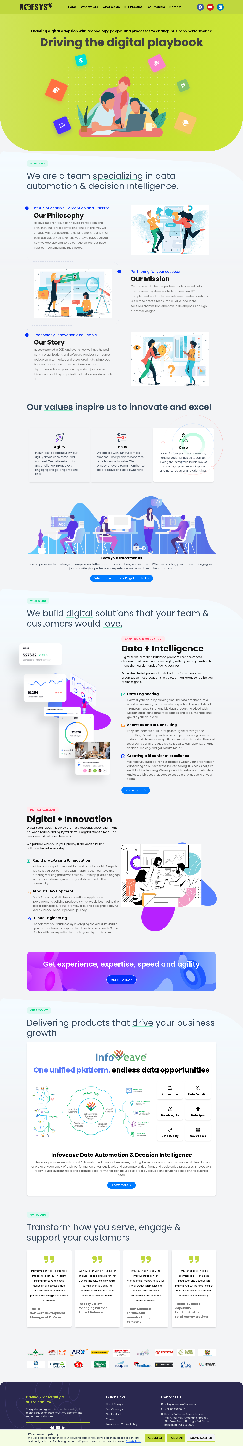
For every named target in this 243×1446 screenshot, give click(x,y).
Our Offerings (114, 1409)
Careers (111, 1419)
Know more (134, 790)
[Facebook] (52, 1428)
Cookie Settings (201, 1438)
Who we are (89, 7)
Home (72, 7)
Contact (175, 7)
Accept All (155, 1438)
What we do (111, 7)
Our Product (133, 7)
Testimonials (155, 7)
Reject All (176, 1438)
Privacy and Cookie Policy (121, 1424)
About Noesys (114, 1404)
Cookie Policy (134, 1441)
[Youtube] (58, 1428)
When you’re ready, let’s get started (120, 578)
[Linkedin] (63, 1428)
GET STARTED (120, 979)
